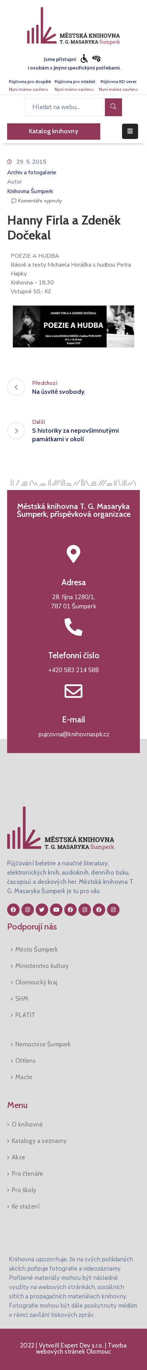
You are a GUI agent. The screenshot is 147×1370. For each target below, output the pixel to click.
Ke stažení (26, 1206)
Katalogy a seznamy (39, 1140)
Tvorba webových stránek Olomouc (81, 1348)
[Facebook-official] (13, 909)
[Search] (113, 107)
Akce (18, 1157)
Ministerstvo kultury (42, 965)
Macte (23, 1077)
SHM (21, 998)
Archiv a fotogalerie (31, 172)
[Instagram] (27, 909)
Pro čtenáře (27, 1173)
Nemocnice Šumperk (43, 1044)
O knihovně (27, 1124)
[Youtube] (56, 909)
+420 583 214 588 (73, 670)
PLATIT (25, 1015)
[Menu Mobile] (130, 131)
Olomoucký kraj (36, 982)
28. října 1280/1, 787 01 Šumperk (73, 602)
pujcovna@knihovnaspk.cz (73, 734)
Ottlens (25, 1060)
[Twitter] (42, 909)
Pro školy (24, 1190)
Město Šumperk (36, 949)
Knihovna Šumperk (30, 191)
